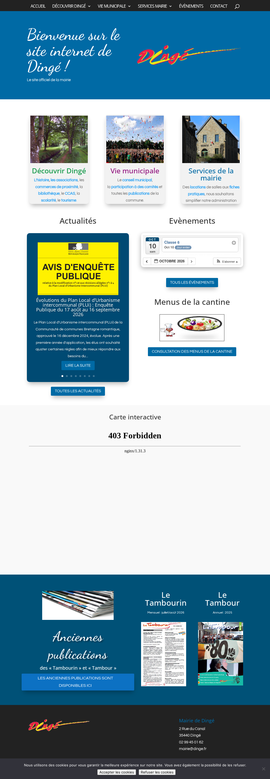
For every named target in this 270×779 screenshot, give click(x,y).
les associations (64, 180)
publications (139, 193)
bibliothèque (49, 193)
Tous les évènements (192, 283)
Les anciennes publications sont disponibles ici (75, 681)
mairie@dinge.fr (192, 749)
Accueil (38, 6)
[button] (226, 261)
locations (198, 187)
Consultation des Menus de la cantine (192, 352)
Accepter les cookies (116, 772)
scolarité (48, 200)
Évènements (191, 6)
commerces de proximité (56, 187)
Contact (218, 6)
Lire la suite (78, 366)
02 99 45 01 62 (191, 742)
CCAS (70, 193)
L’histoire (41, 180)
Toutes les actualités (78, 391)
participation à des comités (134, 187)
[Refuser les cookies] (263, 768)
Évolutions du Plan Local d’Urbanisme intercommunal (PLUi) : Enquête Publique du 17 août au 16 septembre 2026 (78, 307)
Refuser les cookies (157, 772)
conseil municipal (137, 180)
